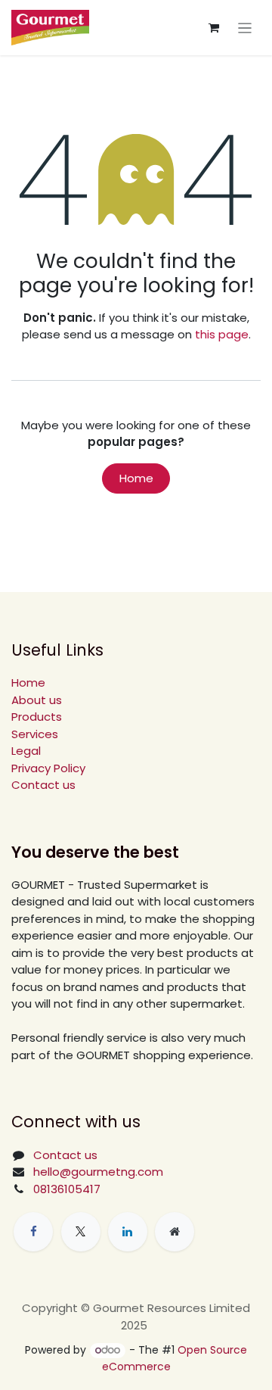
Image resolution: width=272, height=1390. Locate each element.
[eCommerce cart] (214, 28)
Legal (26, 751)
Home (136, 478)
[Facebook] (33, 1231)
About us (36, 700)
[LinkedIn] (127, 1231)
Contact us (43, 785)
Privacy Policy (48, 768)
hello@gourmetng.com (98, 1172)
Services (34, 734)
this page (222, 334)
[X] (80, 1231)
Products (36, 717)
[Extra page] (174, 1231)
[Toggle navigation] (245, 27)
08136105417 (66, 1189)
